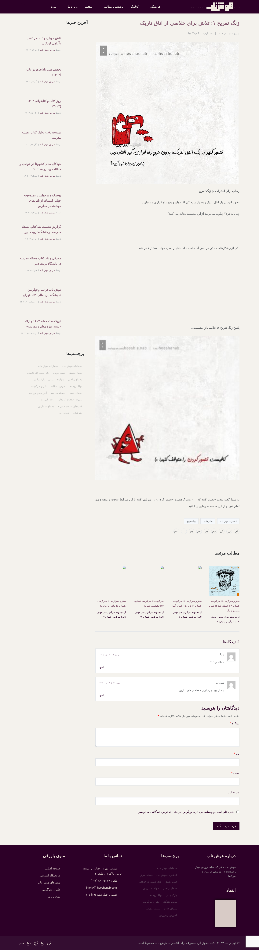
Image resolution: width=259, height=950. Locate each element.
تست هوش (59, 372)
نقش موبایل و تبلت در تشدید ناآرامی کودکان (43, 40)
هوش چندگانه (58, 386)
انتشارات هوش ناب (228, 521)
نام (236, 753)
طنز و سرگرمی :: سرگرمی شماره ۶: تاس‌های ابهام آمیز (187, 603)
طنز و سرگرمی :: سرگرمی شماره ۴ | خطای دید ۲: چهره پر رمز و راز (224, 606)
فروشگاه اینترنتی (50, 875)
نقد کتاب (77, 413)
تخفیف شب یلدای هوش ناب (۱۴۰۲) (43, 72)
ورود (53, 6)
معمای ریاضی (75, 379)
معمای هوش (75, 372)
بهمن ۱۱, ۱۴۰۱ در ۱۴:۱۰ (109, 683)
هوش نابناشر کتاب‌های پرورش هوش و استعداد (215, 6)
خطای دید (64, 413)
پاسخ (101, 667)
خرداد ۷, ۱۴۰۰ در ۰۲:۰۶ (109, 655)
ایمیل (235, 773)
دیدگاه (234, 723)
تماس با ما (54, 896)
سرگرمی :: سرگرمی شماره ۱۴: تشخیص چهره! (149, 603)
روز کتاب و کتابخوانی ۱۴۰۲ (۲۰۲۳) (44, 103)
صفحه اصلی (52, 868)
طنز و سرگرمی (39, 386)
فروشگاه (155, 6)
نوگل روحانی (75, 386)
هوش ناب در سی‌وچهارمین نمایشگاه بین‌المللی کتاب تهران (42, 292)
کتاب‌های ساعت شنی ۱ (70, 406)
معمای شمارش (46, 406)
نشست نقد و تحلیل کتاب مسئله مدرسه (41, 135)
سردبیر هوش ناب (47, 50)
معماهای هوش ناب (72, 366)
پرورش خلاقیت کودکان (70, 399)
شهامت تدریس (56, 379)
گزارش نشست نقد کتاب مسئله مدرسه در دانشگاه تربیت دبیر (41, 229)
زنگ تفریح (191, 521)
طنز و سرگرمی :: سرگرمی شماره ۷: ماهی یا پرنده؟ (111, 603)
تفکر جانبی (208, 521)
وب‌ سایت (233, 792)
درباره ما (73, 6)
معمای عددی (75, 393)
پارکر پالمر (39, 379)
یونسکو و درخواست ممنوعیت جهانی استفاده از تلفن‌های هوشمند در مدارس (42, 201)
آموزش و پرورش (38, 393)
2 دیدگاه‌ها (193, 33)
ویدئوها (88, 6)
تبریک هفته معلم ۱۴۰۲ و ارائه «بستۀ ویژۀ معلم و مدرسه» (43, 324)
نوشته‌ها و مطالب (113, 6)
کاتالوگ (135, 6)
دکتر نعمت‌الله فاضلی (38, 372)
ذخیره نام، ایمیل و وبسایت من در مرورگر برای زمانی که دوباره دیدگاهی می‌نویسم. (186, 811)
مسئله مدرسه (58, 393)
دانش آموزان (48, 399)
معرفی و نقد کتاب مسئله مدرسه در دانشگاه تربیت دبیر (40, 261)
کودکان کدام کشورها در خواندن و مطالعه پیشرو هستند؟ (40, 166)
